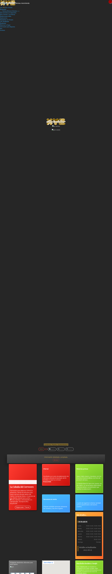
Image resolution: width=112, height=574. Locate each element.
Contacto (2, 30)
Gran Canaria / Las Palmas (7, 14)
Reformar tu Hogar (5, 25)
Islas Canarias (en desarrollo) (8, 13)
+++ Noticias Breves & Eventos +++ (9, 11)
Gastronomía (3, 18)
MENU (41, 449)
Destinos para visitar (5, 16)
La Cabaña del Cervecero (22, 486)
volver (56, 460)
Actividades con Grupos (6, 20)
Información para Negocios (7, 27)
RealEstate (3, 23)
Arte (1, 28)
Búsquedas (3, 9)
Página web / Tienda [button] (22, 507)
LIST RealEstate (4, 21)
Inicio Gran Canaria (6, 7)
